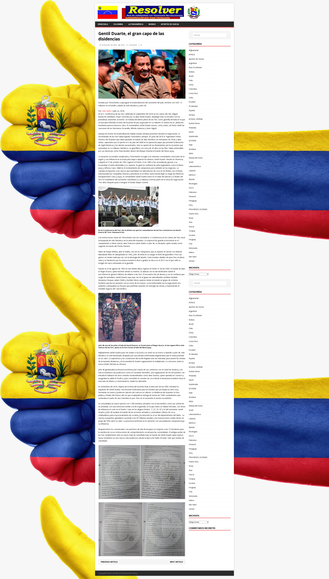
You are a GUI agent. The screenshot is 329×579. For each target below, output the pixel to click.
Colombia (118, 24)
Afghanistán (194, 50)
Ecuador (192, 102)
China (191, 84)
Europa (192, 115)
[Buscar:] (210, 35)
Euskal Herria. (194, 123)
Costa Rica (193, 93)
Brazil (191, 76)
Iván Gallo (106, 111)
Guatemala (193, 136)
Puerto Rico (194, 213)
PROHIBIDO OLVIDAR (198, 209)
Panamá (192, 196)
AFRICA (192, 54)
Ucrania (192, 235)
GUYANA (192, 140)
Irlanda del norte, (196, 158)
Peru (191, 205)
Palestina (192, 192)
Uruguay (192, 239)
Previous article (109, 562)
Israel (191, 162)
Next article (176, 562)
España (192, 110)
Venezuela (103, 24)
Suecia (191, 226)
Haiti (191, 145)
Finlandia (192, 127)
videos (191, 252)
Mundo (152, 24)
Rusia (191, 218)
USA (190, 243)
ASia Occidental (195, 67)
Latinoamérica (135, 24)
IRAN (191, 153)
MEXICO (192, 175)
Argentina (193, 63)
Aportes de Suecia (170, 24)
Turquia (192, 231)
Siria (190, 222)
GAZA (191, 132)
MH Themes (133, 573)
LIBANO (192, 170)
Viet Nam (193, 256)
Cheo (122, 45)
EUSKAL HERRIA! (196, 119)
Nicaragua (193, 183)
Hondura (192, 149)
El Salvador (193, 106)
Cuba (191, 97)
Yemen (192, 261)
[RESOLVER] (164, 12)
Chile (191, 80)
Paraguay (193, 200)
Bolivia (191, 72)
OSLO (191, 188)
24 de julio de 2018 (109, 45)
